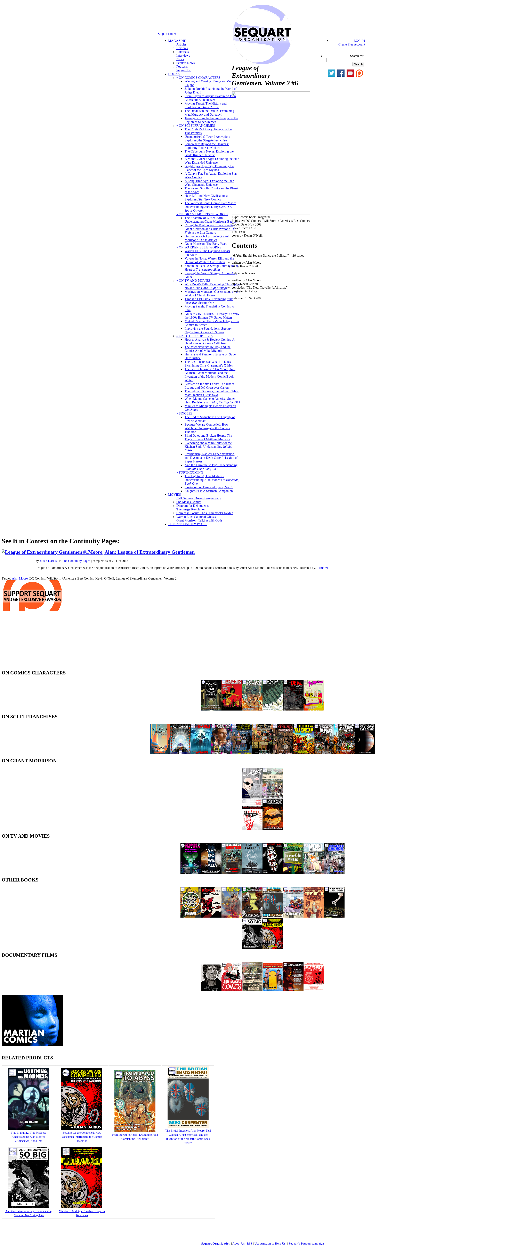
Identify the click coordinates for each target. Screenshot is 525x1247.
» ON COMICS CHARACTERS (198, 77)
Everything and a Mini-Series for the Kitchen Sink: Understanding (208, 446)
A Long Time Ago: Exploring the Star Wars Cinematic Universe (209, 182)
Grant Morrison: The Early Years (206, 243)
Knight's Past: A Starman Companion (209, 491)
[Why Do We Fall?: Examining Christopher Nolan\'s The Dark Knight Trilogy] (211, 872)
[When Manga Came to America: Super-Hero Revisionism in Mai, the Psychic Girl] (334, 916)
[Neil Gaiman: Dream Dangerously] (211, 990)
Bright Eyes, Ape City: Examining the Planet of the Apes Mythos (209, 168)
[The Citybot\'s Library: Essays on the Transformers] (160, 753)
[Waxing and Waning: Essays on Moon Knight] (211, 709)
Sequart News (185, 63)
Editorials (182, 52)
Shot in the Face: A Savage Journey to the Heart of (212, 267)
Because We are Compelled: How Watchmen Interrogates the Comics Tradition (207, 428)
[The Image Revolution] (272, 990)
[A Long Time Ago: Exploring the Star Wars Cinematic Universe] (242, 753)
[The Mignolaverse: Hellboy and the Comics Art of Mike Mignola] (211, 916)
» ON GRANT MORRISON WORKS (202, 214)
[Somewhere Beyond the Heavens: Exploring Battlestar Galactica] (201, 753)
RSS (249, 1243)
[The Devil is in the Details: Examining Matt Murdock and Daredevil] (293, 709)
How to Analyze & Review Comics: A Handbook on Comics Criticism (210, 341)
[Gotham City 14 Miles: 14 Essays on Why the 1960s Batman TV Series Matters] (293, 872)
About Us (238, 1243)
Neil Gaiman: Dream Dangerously (198, 498)
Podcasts (182, 66)
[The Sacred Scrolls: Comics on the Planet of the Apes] (324, 753)
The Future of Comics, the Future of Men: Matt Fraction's (212, 393)
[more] (323, 567)
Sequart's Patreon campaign (306, 1243)
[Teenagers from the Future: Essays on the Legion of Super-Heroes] (314, 709)
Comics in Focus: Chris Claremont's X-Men (204, 513)
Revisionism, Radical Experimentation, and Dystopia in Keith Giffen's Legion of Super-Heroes (211, 457)
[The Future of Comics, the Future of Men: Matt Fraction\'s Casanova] (314, 916)
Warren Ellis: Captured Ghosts (196, 516)
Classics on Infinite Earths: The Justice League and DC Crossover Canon (209, 385)
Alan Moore (20, 578)
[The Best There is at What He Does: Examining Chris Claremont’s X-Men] (252, 916)
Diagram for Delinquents (192, 505)
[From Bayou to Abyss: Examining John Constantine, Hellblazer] (252, 709)
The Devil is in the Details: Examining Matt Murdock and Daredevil (209, 112)
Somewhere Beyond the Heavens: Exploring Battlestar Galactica (207, 145)
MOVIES (174, 494)
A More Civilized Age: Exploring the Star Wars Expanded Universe (212, 160)
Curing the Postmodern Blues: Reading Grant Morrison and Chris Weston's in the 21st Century (210, 228)
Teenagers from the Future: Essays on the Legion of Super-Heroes (211, 120)
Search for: (357, 56)
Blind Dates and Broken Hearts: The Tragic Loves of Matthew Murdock (208, 437)
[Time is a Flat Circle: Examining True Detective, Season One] (252, 872)
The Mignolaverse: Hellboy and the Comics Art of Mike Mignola (208, 348)
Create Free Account (351, 44)
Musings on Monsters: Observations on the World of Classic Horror (212, 293)
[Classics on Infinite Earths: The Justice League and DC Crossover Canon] (293, 916)
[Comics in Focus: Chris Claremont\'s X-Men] (293, 990)
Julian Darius (48, 561)
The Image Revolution (190, 509)
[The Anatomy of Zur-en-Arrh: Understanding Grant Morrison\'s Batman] (272, 828)
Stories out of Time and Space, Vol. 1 (209, 487)
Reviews (182, 48)
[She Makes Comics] (231, 990)
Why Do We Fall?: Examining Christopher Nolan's (212, 286)
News (180, 59)
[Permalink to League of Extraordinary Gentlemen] (61, 552)
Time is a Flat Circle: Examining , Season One (209, 300)
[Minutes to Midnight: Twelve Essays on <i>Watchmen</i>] (81, 1207)
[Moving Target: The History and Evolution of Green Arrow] (272, 709)
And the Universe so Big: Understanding (211, 466)
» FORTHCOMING (189, 472)
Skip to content (167, 33)
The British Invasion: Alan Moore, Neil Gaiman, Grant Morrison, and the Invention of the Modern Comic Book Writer (210, 374)
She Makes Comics (188, 502)
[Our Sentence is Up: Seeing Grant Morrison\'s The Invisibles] (272, 797)
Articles (181, 44)
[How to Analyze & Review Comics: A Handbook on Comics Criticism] (190, 916)
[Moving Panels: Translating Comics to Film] (272, 872)
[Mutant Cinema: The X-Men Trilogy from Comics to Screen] (314, 872)
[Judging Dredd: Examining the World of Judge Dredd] (231, 709)
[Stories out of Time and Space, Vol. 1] (190, 872)
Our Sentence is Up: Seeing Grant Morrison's (207, 238)
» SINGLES (184, 413)
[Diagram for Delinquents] (252, 990)
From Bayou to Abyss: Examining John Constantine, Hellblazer (210, 97)
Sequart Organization (215, 1243)
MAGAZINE (177, 40)
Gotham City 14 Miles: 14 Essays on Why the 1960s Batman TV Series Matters (212, 315)
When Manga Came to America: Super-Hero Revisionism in (212, 400)
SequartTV (183, 70)
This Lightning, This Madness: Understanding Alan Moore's (212, 479)
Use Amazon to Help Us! (270, 1243)
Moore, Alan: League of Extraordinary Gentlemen (141, 552)
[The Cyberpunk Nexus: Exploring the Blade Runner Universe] (221, 753)
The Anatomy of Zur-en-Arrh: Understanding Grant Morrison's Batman (211, 219)
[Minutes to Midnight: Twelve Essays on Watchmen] (272, 947)
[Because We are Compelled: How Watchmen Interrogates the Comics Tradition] (81, 1128)
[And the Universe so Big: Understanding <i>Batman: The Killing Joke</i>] (28, 1207)
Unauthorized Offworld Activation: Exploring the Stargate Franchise (207, 138)
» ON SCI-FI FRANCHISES (195, 125)
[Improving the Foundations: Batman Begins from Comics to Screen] (334, 872)
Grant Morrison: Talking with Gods (199, 520)
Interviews (183, 55)
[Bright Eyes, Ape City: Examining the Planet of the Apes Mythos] (344, 753)
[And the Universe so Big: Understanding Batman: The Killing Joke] (252, 947)
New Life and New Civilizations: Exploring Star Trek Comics (206, 197)
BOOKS (174, 74)
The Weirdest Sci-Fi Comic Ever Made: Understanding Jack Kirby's (210, 206)
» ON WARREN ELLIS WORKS (198, 247)
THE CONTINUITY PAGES (187, 524)
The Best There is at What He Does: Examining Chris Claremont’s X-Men (209, 363)
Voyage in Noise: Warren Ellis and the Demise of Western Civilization (209, 260)
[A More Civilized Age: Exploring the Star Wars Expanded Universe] (283, 753)
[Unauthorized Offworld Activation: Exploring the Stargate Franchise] (180, 753)
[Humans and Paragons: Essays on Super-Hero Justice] (231, 916)
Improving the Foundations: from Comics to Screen (208, 330)
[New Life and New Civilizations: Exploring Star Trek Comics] (303, 753)
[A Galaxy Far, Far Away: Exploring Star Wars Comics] (262, 753)
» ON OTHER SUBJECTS (194, 336)
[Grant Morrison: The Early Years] (252, 797)
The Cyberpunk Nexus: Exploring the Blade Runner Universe (209, 153)
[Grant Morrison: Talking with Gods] (314, 990)
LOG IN (359, 40)
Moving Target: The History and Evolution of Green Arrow (206, 105)
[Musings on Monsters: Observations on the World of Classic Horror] (231, 872)
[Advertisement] (32, 641)
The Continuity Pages (76, 561)
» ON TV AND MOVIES (193, 280)
